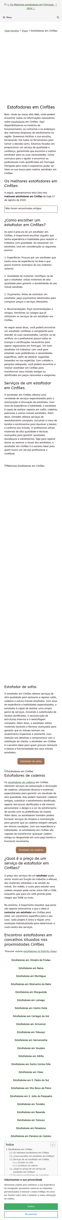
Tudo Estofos (11, 30)
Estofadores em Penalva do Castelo (31, 1136)
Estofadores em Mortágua (31, 976)
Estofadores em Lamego (31, 1000)
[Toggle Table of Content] (51, 1145)
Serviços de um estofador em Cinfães (31, 1159)
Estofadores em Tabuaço (31, 1032)
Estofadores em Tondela (31, 1104)
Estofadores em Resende (31, 1112)
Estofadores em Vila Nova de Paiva (31, 1088)
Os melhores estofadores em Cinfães (31, 1153)
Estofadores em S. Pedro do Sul (31, 1080)
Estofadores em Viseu (31, 1072)
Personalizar (31, 1214)
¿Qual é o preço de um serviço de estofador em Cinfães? (29, 1170)
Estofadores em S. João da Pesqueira (31, 1096)
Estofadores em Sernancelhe (31, 1040)
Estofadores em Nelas (31, 968)
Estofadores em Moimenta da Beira (31, 984)
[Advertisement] (31, 69)
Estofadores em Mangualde (31, 992)
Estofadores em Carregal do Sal (31, 1016)
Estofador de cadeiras (31, 849)
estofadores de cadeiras (21, 782)
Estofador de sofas (31, 761)
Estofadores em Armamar (31, 1024)
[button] (58, 17)
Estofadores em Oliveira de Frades (31, 960)
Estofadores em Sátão (31, 1056)
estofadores (18, 121)
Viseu (25, 30)
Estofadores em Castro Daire (31, 1008)
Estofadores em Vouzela (31, 1048)
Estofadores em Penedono (31, 1128)
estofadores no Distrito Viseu (39, 951)
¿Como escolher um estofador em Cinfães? (33, 1156)
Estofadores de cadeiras (27, 1166)
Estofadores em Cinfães (20, 1149)
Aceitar (31, 1206)
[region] (31, 1197)
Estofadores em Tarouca (31, 1120)
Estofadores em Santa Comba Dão (31, 1064)
